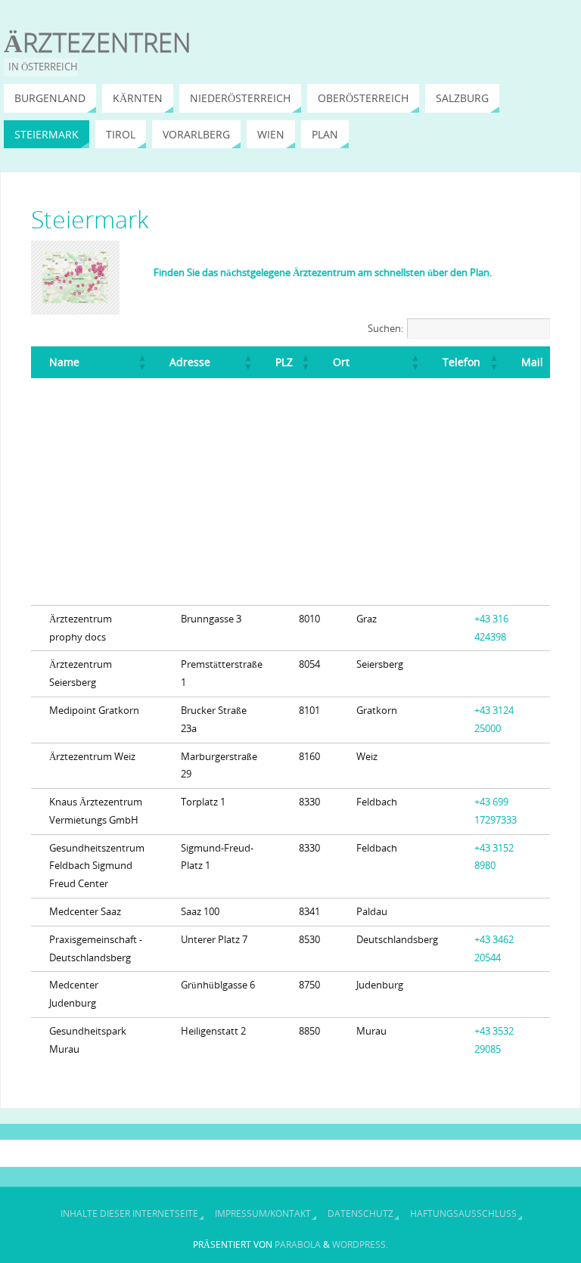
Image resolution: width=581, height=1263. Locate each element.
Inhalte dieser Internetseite (129, 1213)
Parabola (298, 1244)
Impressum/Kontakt (263, 1213)
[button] (142, 362)
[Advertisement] (290, 491)
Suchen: (385, 328)
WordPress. (360, 1244)
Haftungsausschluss (463, 1213)
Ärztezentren (97, 42)
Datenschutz (360, 1213)
